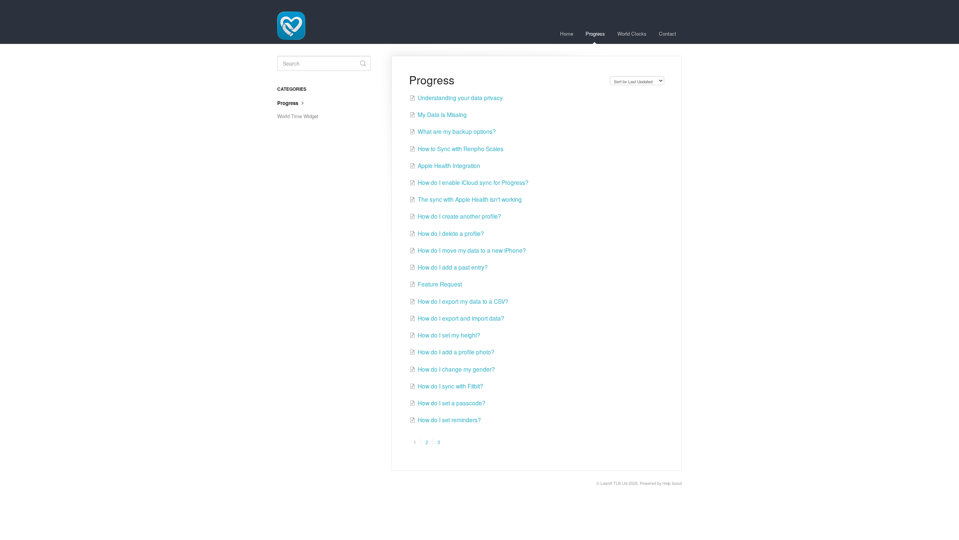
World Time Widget (297, 116)
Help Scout (672, 483)
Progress (595, 33)
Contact (667, 33)
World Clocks (632, 33)
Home (566, 33)
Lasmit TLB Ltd (613, 483)
